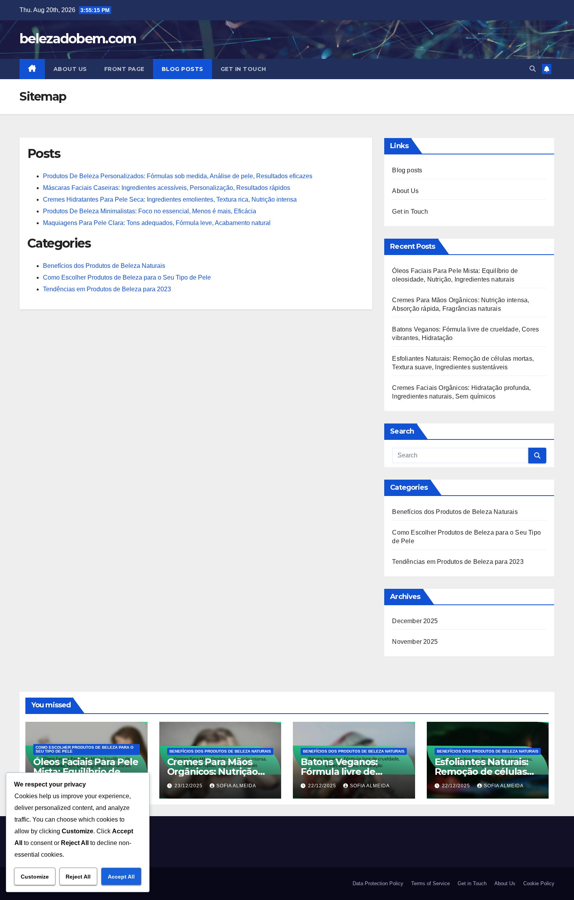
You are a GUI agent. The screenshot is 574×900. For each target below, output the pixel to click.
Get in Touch (243, 69)
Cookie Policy (538, 883)
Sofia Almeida (236, 785)
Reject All (78, 876)
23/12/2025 (189, 785)
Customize (35, 876)
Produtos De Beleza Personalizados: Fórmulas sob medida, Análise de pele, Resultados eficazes (177, 176)
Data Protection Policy (378, 883)
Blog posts (182, 69)
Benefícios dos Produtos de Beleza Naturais (104, 265)
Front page (124, 69)
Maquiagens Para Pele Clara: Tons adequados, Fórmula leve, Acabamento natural (157, 223)
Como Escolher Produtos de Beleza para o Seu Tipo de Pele (127, 277)
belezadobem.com (78, 38)
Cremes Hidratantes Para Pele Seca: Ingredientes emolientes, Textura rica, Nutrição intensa (170, 199)
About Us (70, 69)
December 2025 (415, 621)
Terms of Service (430, 883)
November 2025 (415, 641)
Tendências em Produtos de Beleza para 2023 (107, 289)
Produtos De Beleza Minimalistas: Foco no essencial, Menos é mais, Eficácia (149, 211)
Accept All (121, 876)
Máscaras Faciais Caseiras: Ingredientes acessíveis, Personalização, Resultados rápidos (166, 187)
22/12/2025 (323, 785)
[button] (532, 69)
